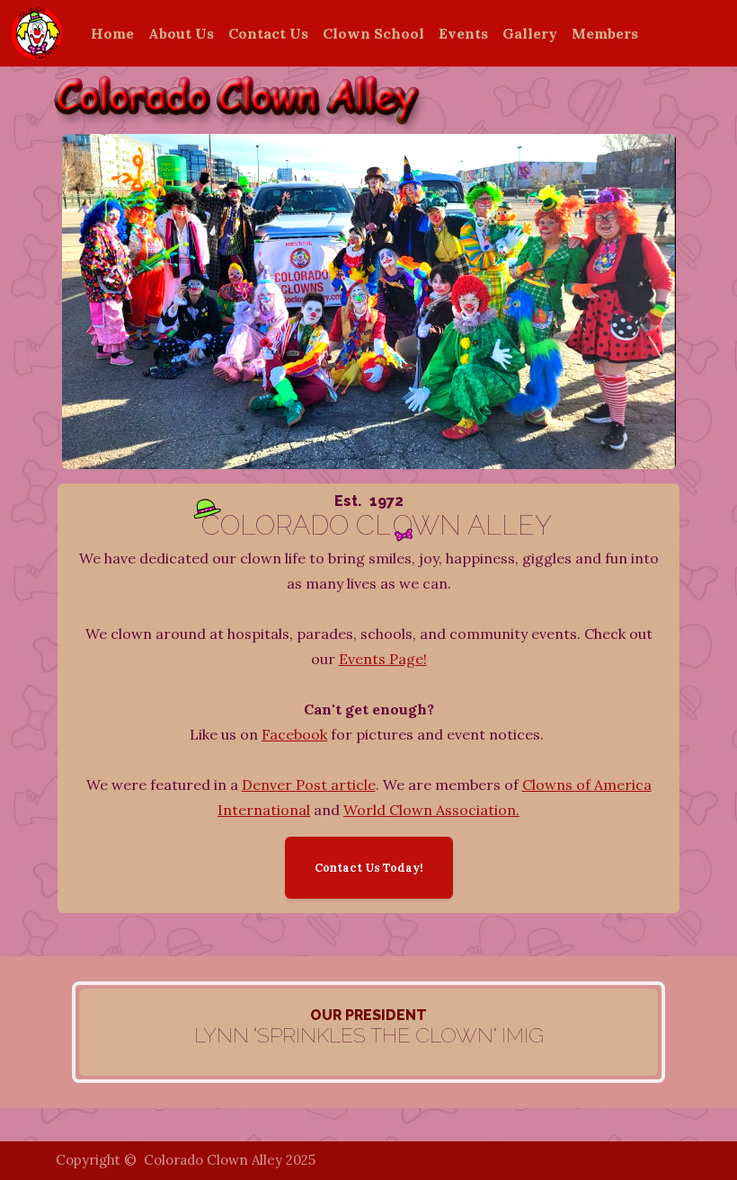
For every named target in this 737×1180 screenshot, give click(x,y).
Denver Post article (309, 785)
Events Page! (383, 659)
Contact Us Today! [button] (369, 867)
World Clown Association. (431, 810)
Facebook (294, 734)
